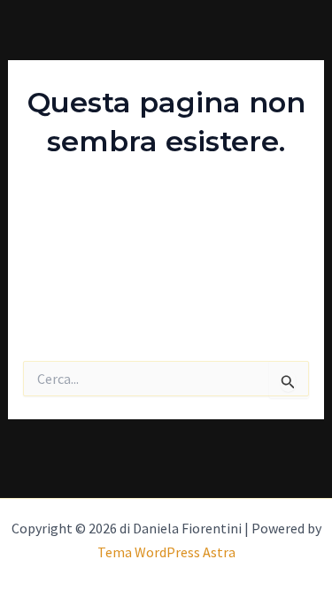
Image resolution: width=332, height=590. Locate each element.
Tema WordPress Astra (166, 552)
